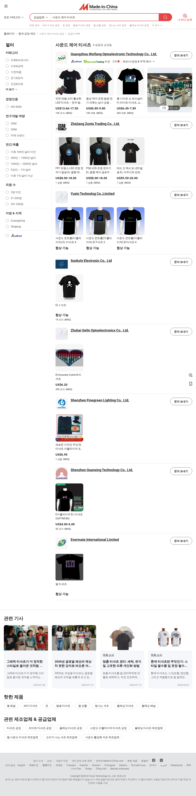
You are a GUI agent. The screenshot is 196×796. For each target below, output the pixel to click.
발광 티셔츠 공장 (81, 25)
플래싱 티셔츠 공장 (139, 25)
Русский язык (138, 765)
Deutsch (96, 765)
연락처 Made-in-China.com (109, 760)
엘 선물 (82, 705)
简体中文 (33, 765)
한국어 (152, 765)
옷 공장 (66, 25)
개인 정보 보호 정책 (82, 760)
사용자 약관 (62, 760)
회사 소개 (38, 760)
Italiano (123, 765)
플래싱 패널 (149, 705)
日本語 (59, 765)
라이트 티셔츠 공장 (40, 728)
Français (71, 765)
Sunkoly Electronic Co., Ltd (91, 261)
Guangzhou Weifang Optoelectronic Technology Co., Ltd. (114, 54)
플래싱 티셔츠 (125, 705)
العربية (163, 765)
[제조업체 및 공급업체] (98, 6)
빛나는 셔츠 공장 (117, 25)
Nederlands (177, 765)
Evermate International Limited (95, 540)
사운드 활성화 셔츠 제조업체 (102, 737)
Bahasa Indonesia (119, 768)
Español (84, 765)
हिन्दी (189, 765)
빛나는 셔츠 (102, 705)
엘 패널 (11, 705)
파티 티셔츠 (31, 705)
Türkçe (88, 768)
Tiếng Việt (101, 768)
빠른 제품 (132, 760)
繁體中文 (47, 765)
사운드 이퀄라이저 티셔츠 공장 (108, 728)
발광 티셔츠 (63, 705)
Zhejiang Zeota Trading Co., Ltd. (95, 124)
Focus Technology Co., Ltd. (102, 775)
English (21, 765)
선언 (49, 760)
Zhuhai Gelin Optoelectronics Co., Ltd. (100, 330)
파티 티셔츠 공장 (51, 25)
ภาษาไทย (76, 768)
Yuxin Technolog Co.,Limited (92, 194)
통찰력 (144, 760)
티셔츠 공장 (14, 728)
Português (110, 765)
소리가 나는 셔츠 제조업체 (61, 737)
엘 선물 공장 (99, 25)
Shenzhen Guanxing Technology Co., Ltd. (102, 470)
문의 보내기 (181, 55)
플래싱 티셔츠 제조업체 (149, 728)
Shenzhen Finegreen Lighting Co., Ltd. (100, 400)
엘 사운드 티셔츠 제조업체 (22, 737)
